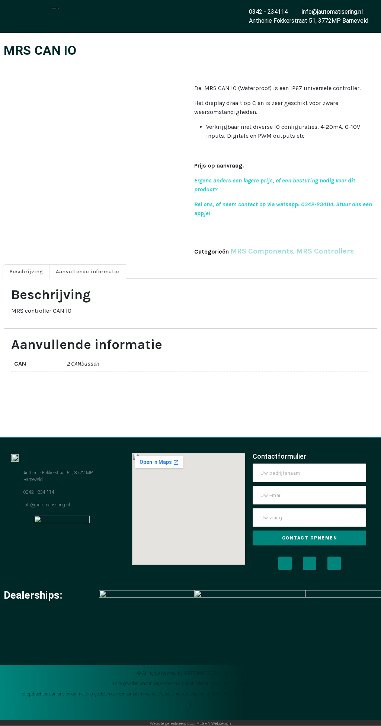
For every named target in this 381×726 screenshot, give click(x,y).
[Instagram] (309, 563)
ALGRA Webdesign (214, 723)
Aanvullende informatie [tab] (87, 271)
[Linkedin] (334, 563)
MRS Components (261, 251)
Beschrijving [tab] (26, 271)
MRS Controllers (325, 251)
